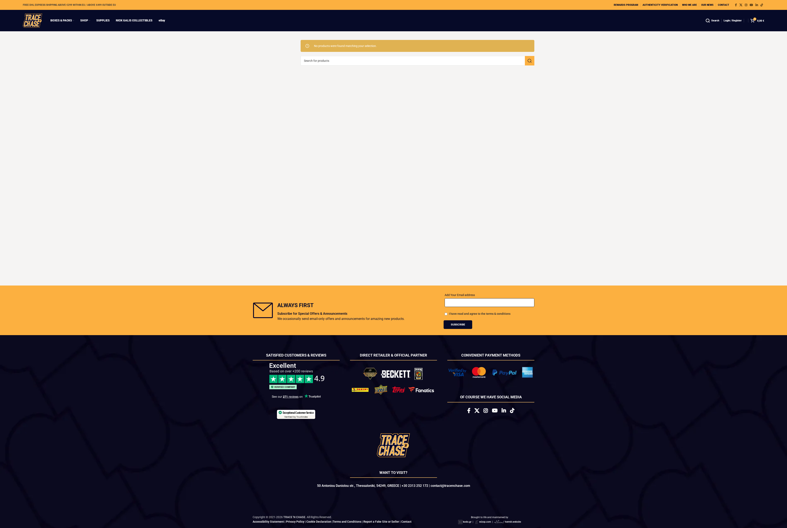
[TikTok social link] (761, 5)
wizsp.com (485, 521)
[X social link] (741, 5)
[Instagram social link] (746, 5)
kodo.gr (467, 521)
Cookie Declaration (318, 521)
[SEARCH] (529, 60)
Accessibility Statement (268, 521)
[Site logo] (32, 20)
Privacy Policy (295, 521)
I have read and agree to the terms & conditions (479, 313)
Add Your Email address (460, 295)
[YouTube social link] (751, 5)
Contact (406, 521)
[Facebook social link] (735, 5)
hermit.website (513, 521)
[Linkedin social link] (756, 5)
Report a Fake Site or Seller (381, 521)
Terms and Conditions (347, 521)
